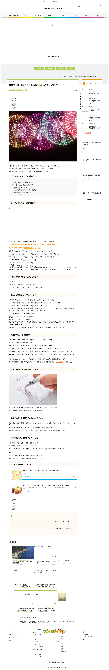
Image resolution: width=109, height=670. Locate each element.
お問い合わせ (12, 640)
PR (98, 15)
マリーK (35, 617)
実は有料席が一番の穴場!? (19, 187)
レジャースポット (38, 15)
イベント (59, 563)
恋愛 (62, 649)
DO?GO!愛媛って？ (14, 15)
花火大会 (73, 563)
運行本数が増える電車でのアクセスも (23, 192)
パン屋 (38, 644)
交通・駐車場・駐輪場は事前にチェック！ (24, 189)
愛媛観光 (50, 15)
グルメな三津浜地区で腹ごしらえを (22, 185)
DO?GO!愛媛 (53, 667)
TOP (10, 629)
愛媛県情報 (63, 651)
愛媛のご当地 (39, 646)
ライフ (62, 15)
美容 (62, 644)
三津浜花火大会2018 (65, 563)
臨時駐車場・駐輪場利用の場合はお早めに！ (25, 190)
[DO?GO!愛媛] (54, 3)
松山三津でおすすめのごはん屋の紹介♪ (20, 319)
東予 (62, 636)
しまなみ (39, 68)
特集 (86, 15)
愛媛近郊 (61, 68)
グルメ (26, 15)
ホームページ (59, 362)
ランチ (38, 639)
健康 (62, 646)
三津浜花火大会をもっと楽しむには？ (23, 184)
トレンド (63, 654)
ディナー (38, 641)
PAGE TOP (105, 666)
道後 (62, 631)
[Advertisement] (54, 41)
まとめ (21, 194)
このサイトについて (14, 632)
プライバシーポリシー (14, 637)
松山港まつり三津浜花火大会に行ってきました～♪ (23, 266)
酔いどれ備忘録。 (89, 637)
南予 (62, 639)
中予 (62, 634)
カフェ (38, 637)
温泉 (71, 68)
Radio (86, 634)
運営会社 (11, 634)
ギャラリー (74, 15)
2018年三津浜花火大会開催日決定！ (22, 182)
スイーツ (38, 634)
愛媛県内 (50, 68)
